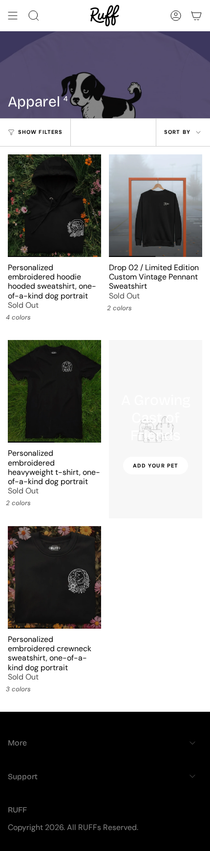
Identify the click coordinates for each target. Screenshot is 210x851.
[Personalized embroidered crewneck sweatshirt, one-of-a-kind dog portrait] (54, 577)
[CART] (196, 15)
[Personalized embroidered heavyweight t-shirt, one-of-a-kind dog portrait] (54, 391)
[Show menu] (12, 15)
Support (23, 776)
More (17, 742)
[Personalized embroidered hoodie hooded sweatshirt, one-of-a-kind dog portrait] (54, 205)
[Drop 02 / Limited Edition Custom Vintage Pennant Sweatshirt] (155, 205)
